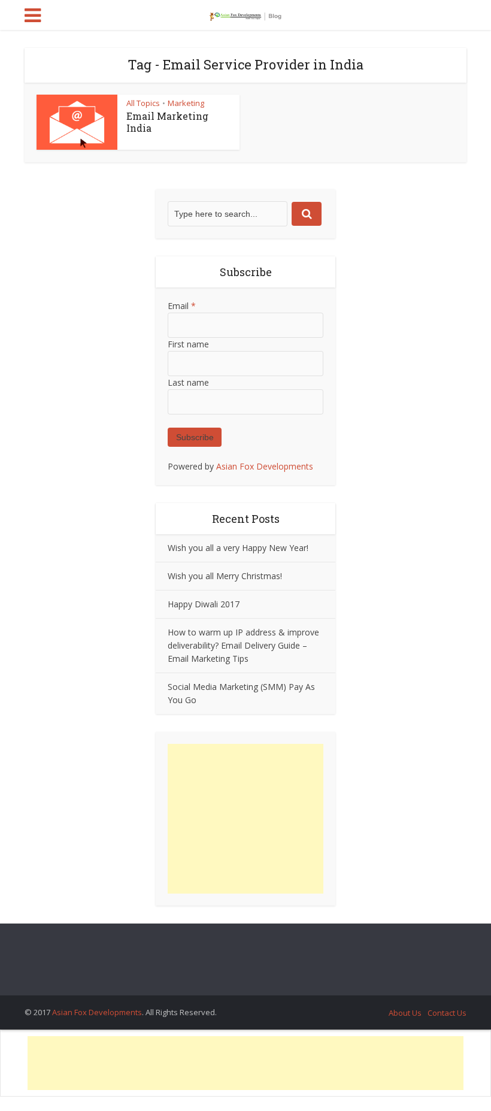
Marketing (186, 103)
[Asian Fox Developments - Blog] (245, 14)
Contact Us (447, 1012)
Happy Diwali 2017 (204, 604)
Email (182, 305)
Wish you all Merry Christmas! (225, 576)
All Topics (143, 103)
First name (188, 344)
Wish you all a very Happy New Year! (238, 547)
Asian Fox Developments (264, 466)
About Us (405, 1012)
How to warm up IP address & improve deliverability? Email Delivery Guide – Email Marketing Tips (243, 645)
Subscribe (195, 437)
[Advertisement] (245, 819)
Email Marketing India (167, 122)
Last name (188, 382)
